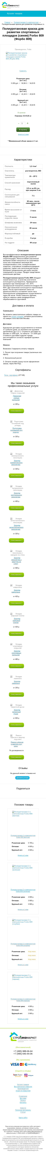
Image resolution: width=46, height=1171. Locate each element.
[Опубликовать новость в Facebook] (21, 793)
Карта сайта (23, 1117)
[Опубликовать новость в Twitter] (24, 793)
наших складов (17, 316)
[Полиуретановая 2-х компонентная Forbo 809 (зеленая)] (23, 873)
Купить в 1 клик (23, 134)
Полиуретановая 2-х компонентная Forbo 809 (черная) (23, 1000)
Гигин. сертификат (11, 375)
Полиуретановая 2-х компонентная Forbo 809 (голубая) (23, 944)
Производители (23, 1089)
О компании (23, 1096)
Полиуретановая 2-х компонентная (26, 22)
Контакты (23, 1102)
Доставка (23, 1098)
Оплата (23, 1100)
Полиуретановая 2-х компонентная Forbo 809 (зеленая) (23, 890)
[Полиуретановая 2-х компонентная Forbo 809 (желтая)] (23, 819)
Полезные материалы (23, 1110)
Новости (23, 1108)
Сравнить (23, 71)
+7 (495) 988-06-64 (23, 1051)
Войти (33, 5)
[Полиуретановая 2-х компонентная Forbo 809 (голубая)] (23, 927)
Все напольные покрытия (23, 1086)
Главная (7, 22)
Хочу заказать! (16, 411)
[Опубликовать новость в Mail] (28, 793)
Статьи (23, 1112)
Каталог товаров (23, 1084)
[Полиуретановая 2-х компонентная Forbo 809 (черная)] (23, 982)
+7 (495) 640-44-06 (23, 1054)
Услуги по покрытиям (23, 1091)
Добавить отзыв (22, 778)
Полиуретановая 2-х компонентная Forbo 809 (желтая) (23, 836)
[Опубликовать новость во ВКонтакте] (17, 793)
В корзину (23, 130)
